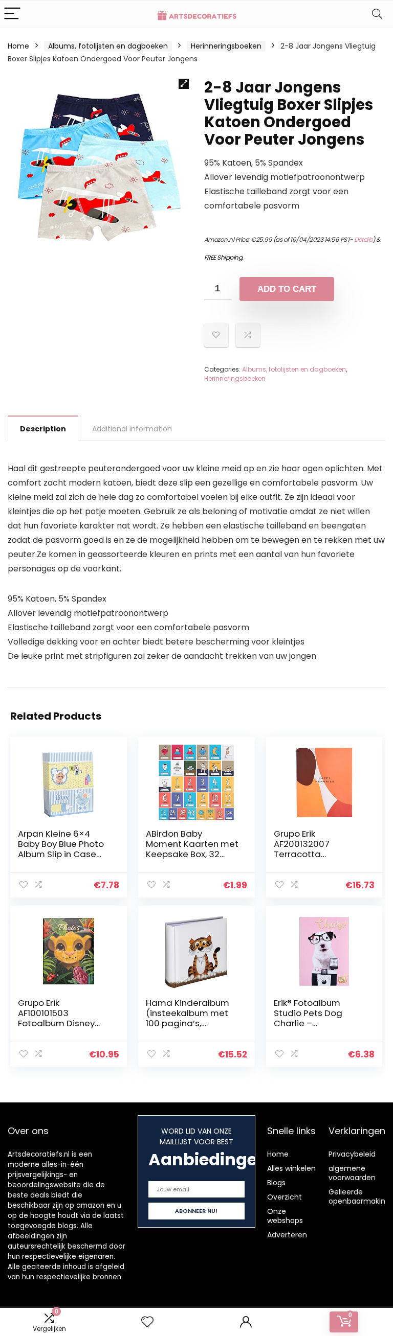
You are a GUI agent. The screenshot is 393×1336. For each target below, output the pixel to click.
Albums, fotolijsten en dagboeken (108, 46)
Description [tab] (43, 429)
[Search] (377, 14)
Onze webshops (285, 1216)
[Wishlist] (147, 1322)
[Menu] (12, 14)
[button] (184, 84)
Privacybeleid (352, 1154)
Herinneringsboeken (226, 46)
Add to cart (286, 289)
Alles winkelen (291, 1168)
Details (363, 239)
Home (18, 46)
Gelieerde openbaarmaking (359, 1196)
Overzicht (284, 1197)
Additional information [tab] (132, 429)
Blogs (276, 1183)
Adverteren (287, 1235)
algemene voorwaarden (352, 1173)
